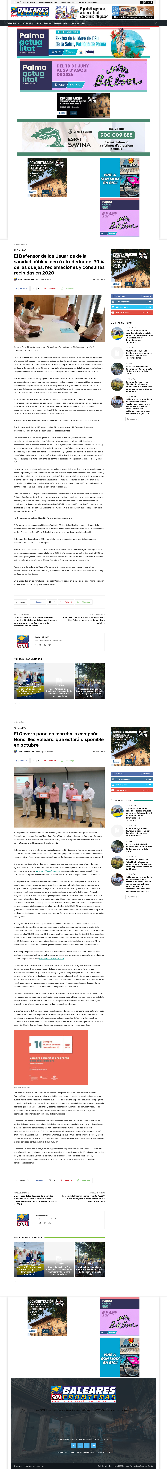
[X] (148, 2)
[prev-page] (15, 703)
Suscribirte (146, 312)
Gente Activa (28, 681)
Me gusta (147, 296)
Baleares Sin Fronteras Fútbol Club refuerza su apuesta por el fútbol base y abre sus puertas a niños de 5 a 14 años (139, 387)
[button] (156, 23)
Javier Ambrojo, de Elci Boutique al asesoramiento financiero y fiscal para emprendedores (59, 692)
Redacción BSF (27, 279)
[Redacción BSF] (16, 279)
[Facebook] (141, 2)
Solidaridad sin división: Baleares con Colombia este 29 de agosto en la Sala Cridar (89, 692)
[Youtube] (151, 2)
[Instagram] (145, 2)
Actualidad (23, 244)
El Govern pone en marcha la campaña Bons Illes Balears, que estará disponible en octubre (84, 620)
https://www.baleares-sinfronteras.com (48, 640)
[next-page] (19, 703)
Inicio (16, 244)
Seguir (148, 302)
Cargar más (131, 419)
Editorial (89, 685)
